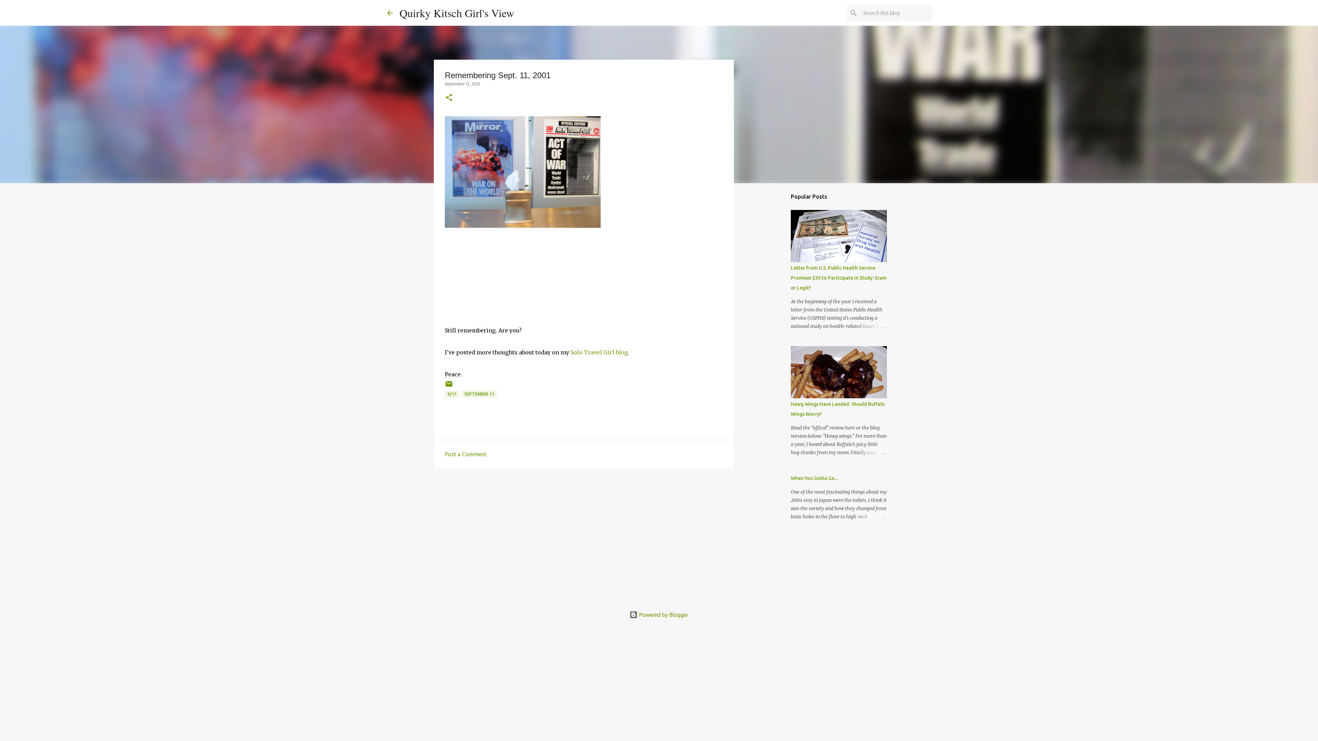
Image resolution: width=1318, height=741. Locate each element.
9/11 (452, 394)
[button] (449, 98)
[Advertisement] (584, 527)
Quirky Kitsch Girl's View (457, 12)
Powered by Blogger (663, 615)
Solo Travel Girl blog (599, 352)
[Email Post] (449, 386)
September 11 (479, 394)
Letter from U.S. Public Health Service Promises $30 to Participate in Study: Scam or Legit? (839, 278)
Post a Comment (465, 454)
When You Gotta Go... (814, 478)
